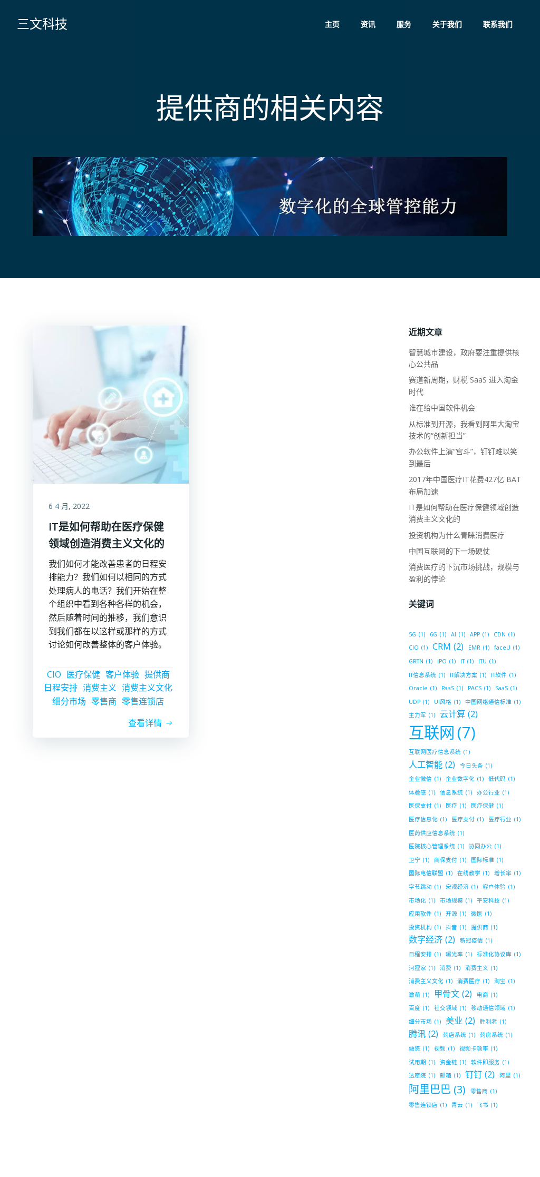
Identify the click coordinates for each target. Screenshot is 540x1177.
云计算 (459, 714)
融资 (419, 1048)
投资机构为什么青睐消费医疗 (457, 535)
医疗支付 (467, 819)
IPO (446, 661)
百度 (419, 1008)
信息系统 (456, 792)
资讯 (368, 24)
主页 (332, 24)
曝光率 (459, 954)
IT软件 (503, 675)
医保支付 (425, 805)
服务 (404, 24)
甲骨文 (453, 993)
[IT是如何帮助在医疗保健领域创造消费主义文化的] (111, 403)
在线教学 (473, 873)
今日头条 (476, 765)
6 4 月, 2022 (69, 506)
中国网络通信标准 (492, 701)
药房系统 (496, 1034)
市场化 (422, 900)
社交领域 (450, 1008)
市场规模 (456, 900)
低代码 (501, 778)
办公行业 (493, 792)
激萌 (419, 994)
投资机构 (425, 927)
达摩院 (422, 1075)
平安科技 (493, 900)
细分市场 (69, 701)
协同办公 (485, 846)
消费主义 (100, 687)
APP (479, 634)
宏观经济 (462, 886)
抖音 (456, 927)
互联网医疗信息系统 (439, 752)
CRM (448, 646)
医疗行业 (504, 819)
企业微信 (425, 778)
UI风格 (447, 701)
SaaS (506, 688)
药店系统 (459, 1034)
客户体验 (122, 674)
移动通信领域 (493, 1008)
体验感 (422, 792)
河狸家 (422, 968)
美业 (460, 1020)
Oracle (423, 688)
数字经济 (432, 939)
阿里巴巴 (437, 1089)
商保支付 (450, 860)
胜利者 (493, 1021)
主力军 (422, 715)
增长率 (507, 873)
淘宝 (504, 981)
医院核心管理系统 (436, 846)
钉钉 (480, 1074)
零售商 (104, 701)
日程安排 (61, 687)
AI (458, 634)
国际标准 (487, 860)
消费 (450, 968)
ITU (487, 661)
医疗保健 (83, 674)
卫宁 (419, 860)
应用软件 (425, 913)
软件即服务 (490, 1062)
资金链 (453, 1062)
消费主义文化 (147, 687)
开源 (456, 913)
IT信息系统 (427, 675)
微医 (481, 913)
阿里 (509, 1075)
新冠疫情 (476, 940)
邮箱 (450, 1075)
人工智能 (432, 764)
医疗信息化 (428, 819)
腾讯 (423, 1033)
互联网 (442, 732)
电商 (487, 994)
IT (467, 661)
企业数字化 (465, 778)
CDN (504, 634)
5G (417, 634)
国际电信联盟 (430, 873)
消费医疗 (473, 981)
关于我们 (447, 24)
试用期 (422, 1062)
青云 (461, 1105)
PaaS (452, 688)
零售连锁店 (143, 701)
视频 (444, 1048)
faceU (506, 647)
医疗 (456, 805)
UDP (419, 701)
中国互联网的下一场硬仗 (449, 551)
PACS (479, 688)
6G (438, 634)
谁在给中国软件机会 (442, 408)
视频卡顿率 (478, 1048)
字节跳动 (425, 886)
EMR (478, 647)
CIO (54, 674)
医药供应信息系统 (436, 833)
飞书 (487, 1105)
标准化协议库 (498, 954)
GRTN (420, 661)
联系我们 (498, 24)
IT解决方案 (468, 675)
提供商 (157, 674)
